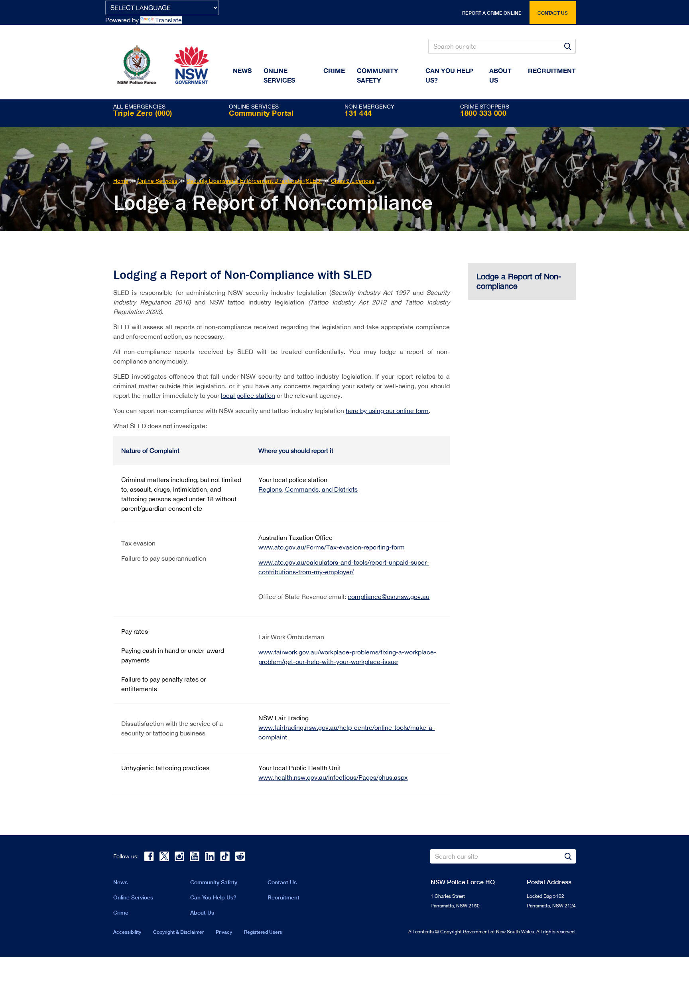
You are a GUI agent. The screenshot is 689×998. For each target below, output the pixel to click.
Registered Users (263, 932)
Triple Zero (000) (142, 113)
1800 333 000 (483, 113)
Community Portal (261, 113)
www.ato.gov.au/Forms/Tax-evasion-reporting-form (331, 547)
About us (500, 75)
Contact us (552, 13)
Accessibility (127, 932)
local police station (248, 395)
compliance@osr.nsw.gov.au (388, 596)
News (242, 70)
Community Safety (377, 75)
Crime (334, 70)
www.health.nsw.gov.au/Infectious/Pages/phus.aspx (332, 777)
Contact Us (282, 882)
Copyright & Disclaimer (178, 932)
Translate (168, 20)
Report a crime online (492, 13)
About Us (202, 912)
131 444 (358, 113)
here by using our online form (387, 410)
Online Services (279, 75)
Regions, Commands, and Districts (308, 489)
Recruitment (552, 70)
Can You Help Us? (449, 75)
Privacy (224, 932)
